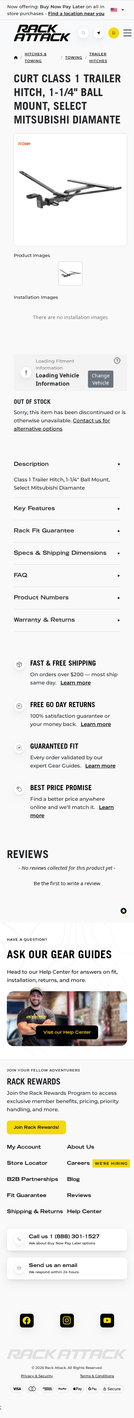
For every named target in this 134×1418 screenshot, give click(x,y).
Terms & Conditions (97, 1376)
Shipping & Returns (35, 1212)
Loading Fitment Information (55, 364)
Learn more (75, 682)
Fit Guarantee (26, 1195)
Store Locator (27, 1163)
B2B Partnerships (32, 1179)
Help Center (84, 1212)
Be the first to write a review (67, 883)
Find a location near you (76, 13)
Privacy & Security (37, 1376)
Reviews (79, 1195)
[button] (67, 882)
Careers (97, 1163)
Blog (73, 1179)
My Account (24, 1147)
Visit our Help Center (67, 1033)
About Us (80, 1147)
